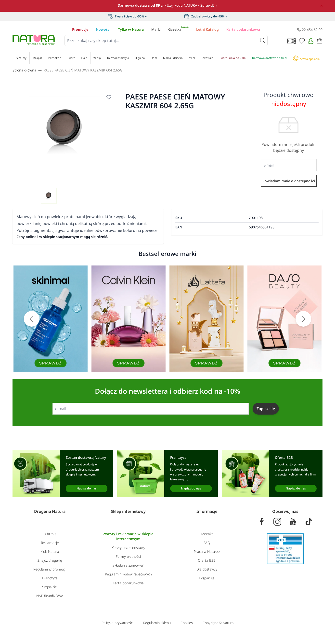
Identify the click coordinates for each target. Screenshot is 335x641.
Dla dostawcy (206, 569)
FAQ (207, 542)
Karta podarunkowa (243, 29)
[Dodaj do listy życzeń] (109, 97)
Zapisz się (266, 408)
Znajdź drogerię (50, 560)
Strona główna (24, 70)
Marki (156, 29)
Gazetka (178, 29)
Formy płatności (128, 556)
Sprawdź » (208, 5)
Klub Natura (49, 551)
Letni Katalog (207, 29)
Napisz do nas (87, 488)
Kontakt (207, 533)
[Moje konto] (311, 41)
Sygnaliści (49, 587)
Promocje (80, 29)
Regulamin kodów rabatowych (128, 574)
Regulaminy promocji (49, 569)
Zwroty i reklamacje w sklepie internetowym (128, 536)
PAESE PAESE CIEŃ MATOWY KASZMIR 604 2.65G (83, 70)
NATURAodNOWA (49, 595)
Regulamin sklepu (157, 622)
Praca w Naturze (207, 551)
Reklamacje (50, 542)
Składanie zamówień (128, 565)
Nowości (103, 29)
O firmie (49, 533)
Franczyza (50, 578)
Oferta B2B (207, 560)
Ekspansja (207, 578)
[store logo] (34, 40)
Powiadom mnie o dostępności (288, 181)
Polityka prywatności (117, 622)
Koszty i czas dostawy (128, 547)
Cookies (186, 622)
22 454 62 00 (312, 29)
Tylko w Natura (131, 29)
